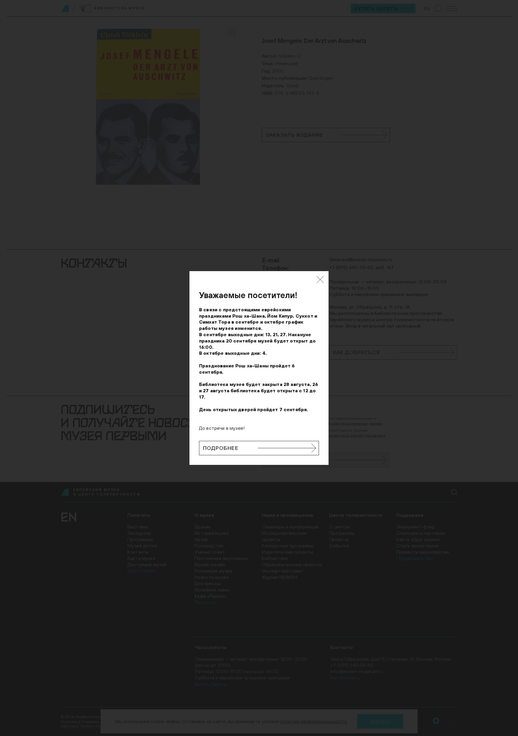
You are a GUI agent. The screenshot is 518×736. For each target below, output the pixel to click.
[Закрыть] (320, 279)
